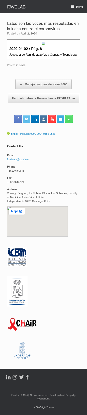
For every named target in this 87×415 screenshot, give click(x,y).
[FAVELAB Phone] (69, 119)
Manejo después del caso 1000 (43, 84)
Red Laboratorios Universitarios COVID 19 (43, 98)
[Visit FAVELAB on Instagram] (15, 378)
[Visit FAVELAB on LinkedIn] (8, 378)
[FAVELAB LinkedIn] (35, 119)
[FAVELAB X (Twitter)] (26, 119)
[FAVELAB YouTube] (52, 119)
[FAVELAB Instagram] (43, 119)
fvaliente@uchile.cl (18, 159)
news (22, 65)
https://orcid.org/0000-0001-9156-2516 (33, 134)
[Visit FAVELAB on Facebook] (27, 378)
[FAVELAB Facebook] (18, 119)
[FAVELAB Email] (60, 119)
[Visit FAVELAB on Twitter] (21, 378)
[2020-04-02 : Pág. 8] (43, 49)
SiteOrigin (41, 407)
